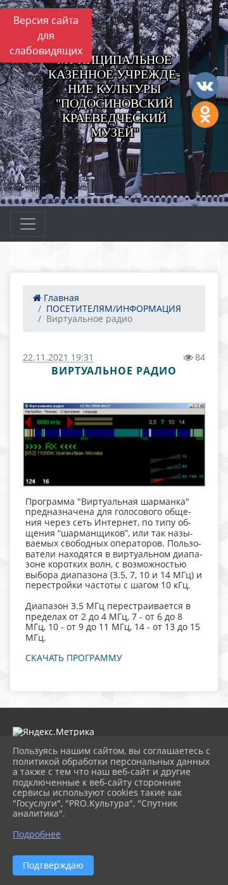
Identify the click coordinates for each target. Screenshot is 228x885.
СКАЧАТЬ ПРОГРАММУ (73, 658)
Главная (60, 298)
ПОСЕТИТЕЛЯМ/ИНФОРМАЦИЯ (113, 308)
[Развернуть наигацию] (28, 224)
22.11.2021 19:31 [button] (58, 357)
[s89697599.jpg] (114, 444)
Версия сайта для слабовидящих (46, 35)
